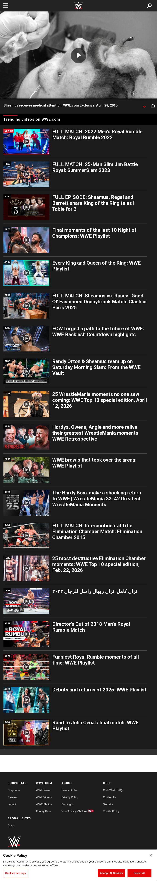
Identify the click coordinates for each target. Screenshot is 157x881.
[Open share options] (153, 105)
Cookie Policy (111, 811)
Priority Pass (43, 811)
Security (108, 804)
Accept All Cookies (111, 873)
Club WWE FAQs (113, 790)
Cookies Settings (15, 873)
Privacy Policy (69, 797)
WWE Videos (44, 797)
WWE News (43, 790)
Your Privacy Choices (74, 811)
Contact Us (109, 797)
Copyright (67, 804)
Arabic (11, 825)
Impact (12, 804)
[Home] (78, 6)
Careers (12, 797)
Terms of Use (69, 790)
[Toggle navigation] (5, 5)
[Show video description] (144, 105)
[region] (78, 865)
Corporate (14, 790)
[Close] (151, 855)
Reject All (139, 873)
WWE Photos (44, 804)
